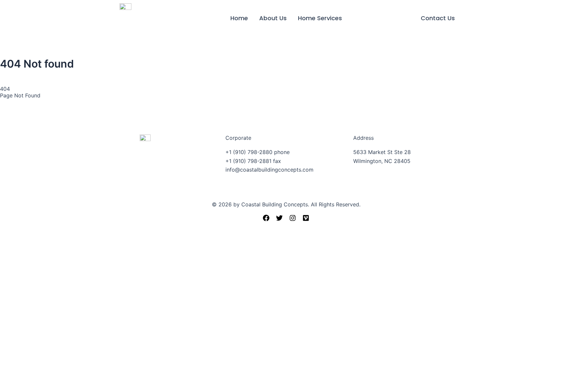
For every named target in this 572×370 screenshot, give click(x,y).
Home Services (320, 18)
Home (239, 18)
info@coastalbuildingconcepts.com (269, 169)
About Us (273, 18)
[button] (437, 18)
